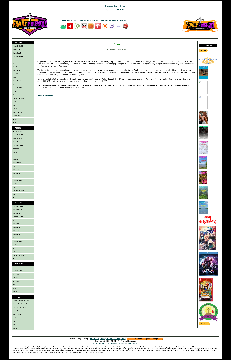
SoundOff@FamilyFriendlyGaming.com (108, 339)
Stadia (15, 152)
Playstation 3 (17, 81)
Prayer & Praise (18, 311)
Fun (14, 285)
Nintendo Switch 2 (18, 46)
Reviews (82, 20)
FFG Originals (17, 131)
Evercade (16, 60)
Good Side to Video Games (21, 304)
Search (15, 328)
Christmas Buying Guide (115, 6)
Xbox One (16, 67)
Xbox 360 (16, 77)
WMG (14, 318)
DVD (14, 102)
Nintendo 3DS (17, 88)
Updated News (105, 20)
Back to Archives (45, 96)
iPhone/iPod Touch (19, 98)
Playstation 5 (17, 53)
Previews (122, 20)
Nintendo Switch (18, 56)
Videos (90, 20)
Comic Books (17, 116)
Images (115, 20)
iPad (14, 95)
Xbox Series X (17, 49)
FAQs (14, 325)
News (95, 20)
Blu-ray (15, 105)
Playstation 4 (17, 70)
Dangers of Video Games (21, 300)
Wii (14, 248)
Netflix (15, 109)
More (14, 123)
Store (76, 20)
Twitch (15, 321)
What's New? (67, 20)
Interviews (16, 281)
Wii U (14, 63)
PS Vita (15, 91)
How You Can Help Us (20, 307)
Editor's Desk (17, 314)
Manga (15, 119)
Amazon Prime (17, 112)
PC (14, 84)
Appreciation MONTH (115, 10)
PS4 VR (15, 74)
